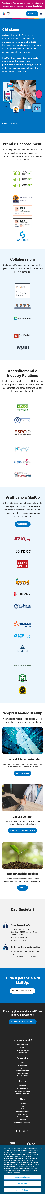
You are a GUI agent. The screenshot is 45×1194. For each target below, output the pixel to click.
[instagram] (28, 1131)
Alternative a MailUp (22, 1076)
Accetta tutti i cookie (22, 1190)
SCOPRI (22, 888)
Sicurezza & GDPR (22, 1117)
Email (22, 1062)
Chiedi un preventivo (22, 1050)
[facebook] (17, 1131)
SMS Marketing (22, 1065)
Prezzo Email (22, 1085)
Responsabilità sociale (22, 1111)
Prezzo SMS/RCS (22, 1088)
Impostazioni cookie (22, 1177)
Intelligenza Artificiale (22, 1070)
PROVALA (32, 14)
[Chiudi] (41, 1148)
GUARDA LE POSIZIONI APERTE (22, 831)
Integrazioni (22, 1068)
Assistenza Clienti (22, 1044)
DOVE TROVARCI (22, 773)
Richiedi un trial (22, 1053)
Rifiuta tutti (22, 1184)
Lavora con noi (22, 1114)
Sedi (22, 1109)
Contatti (22, 1047)
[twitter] (24, 1131)
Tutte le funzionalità (22, 1073)
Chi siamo (23, 1103)
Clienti (22, 1106)
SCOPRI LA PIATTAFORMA (22, 991)
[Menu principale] (40, 13)
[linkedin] (20, 1131)
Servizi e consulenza (22, 1094)
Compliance (22, 1119)
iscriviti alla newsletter (22, 1022)
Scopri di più (37, 6)
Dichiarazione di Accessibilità (22, 1122)
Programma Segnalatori (22, 1091)
